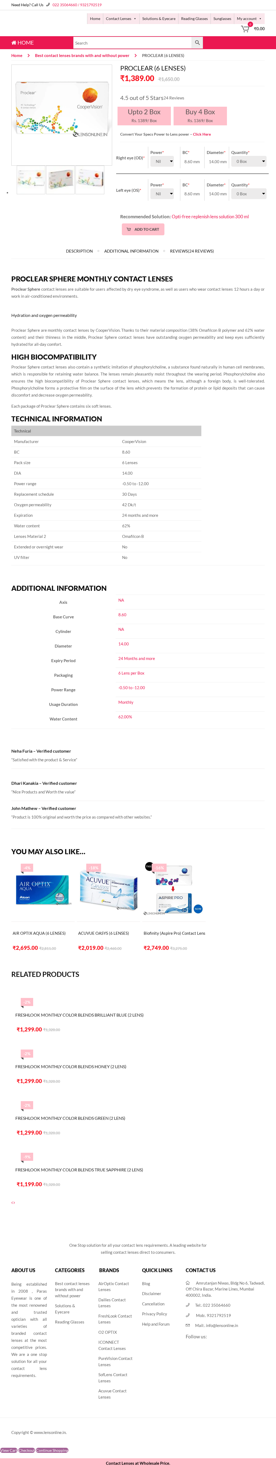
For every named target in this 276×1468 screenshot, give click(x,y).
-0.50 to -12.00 (131, 687)
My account (247, 18)
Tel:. (212, 1305)
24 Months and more (136, 658)
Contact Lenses (118, 18)
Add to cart (146, 229)
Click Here (202, 134)
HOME (25, 42)
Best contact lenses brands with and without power (82, 55)
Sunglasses (222, 18)
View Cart (8, 1450)
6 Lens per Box (131, 673)
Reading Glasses (194, 18)
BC (185, 152)
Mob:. (213, 1315)
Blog (146, 1283)
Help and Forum (156, 1324)
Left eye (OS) (128, 190)
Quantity (240, 152)
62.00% (125, 716)
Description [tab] (79, 251)
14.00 (123, 643)
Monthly (125, 702)
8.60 (122, 614)
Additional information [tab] (131, 251)
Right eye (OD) (130, 157)
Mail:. (216, 1325)
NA (121, 600)
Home (95, 18)
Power (157, 152)
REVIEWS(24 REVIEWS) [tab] (192, 251)
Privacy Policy (154, 1313)
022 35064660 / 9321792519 (77, 4)
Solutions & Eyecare (158, 18)
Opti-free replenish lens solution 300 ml (210, 216)
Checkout (27, 1450)
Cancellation (153, 1303)
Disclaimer (151, 1293)
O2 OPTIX (107, 1332)
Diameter (216, 152)
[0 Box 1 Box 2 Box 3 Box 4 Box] (249, 161)
